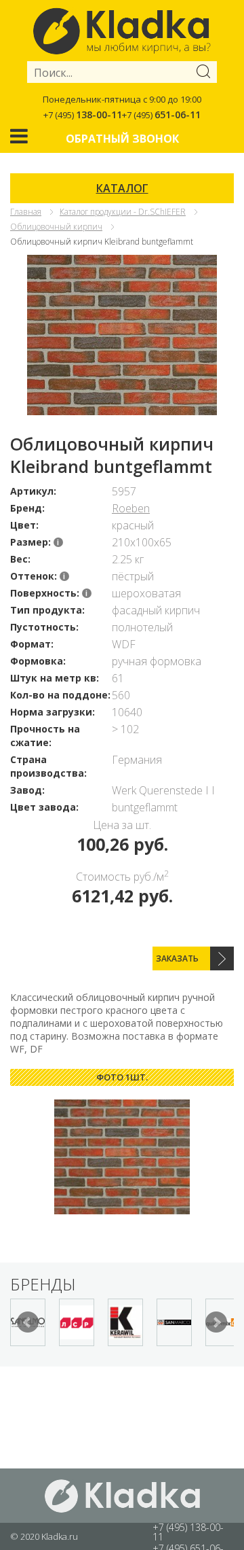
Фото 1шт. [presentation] (122, 1077)
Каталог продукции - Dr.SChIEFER (123, 211)
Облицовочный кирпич (56, 226)
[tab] (122, 1077)
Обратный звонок (122, 138)
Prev (28, 1322)
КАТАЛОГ (122, 188)
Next (216, 1322)
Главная (25, 211)
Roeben (131, 508)
